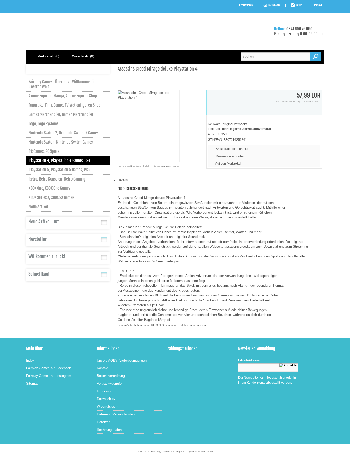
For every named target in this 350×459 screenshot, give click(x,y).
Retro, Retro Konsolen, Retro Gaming (57, 179)
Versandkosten (311, 101)
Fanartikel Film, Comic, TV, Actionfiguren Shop (64, 105)
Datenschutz (106, 399)
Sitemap (32, 383)
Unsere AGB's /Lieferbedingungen (122, 360)
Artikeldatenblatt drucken (233, 149)
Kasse (299, 5)
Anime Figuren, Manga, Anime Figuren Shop (63, 95)
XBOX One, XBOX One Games (49, 188)
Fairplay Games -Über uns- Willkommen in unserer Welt (62, 84)
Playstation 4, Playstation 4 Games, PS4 (59, 160)
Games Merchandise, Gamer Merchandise (61, 114)
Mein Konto (274, 5)
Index (30, 360)
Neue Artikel (38, 206)
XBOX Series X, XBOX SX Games (51, 197)
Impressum (105, 391)
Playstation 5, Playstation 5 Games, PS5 (59, 169)
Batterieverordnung (111, 376)
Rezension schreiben (230, 156)
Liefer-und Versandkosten (116, 414)
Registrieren (246, 5)
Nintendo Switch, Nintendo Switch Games (61, 142)
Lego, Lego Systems (43, 123)
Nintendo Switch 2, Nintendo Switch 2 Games (63, 132)
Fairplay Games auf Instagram (48, 376)
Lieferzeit (103, 422)
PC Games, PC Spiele (44, 151)
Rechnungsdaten (109, 430)
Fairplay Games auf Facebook (48, 368)
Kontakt (318, 5)
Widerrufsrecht (107, 406)
